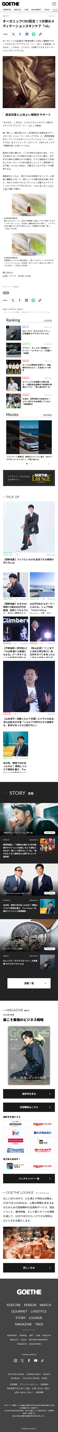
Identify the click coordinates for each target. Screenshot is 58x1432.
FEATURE (14, 1305)
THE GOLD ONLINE (30, 1378)
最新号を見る (29, 1093)
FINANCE (22, 1344)
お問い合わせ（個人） (41, 1388)
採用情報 (39, 1392)
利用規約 (44, 1384)
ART (31, 1335)
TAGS (39, 1324)
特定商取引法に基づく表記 (18, 1388)
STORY (21, 1318)
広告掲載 (13, 1384)
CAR (26, 9)
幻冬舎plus (15, 1378)
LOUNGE (35, 1318)
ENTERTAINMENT (38, 1339)
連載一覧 (29, 983)
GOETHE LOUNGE (16, 1374)
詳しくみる (29, 1267)
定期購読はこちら (29, 1107)
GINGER (46, 1374)
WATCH (17, 9)
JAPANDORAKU (33, 1374)
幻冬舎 (44, 1378)
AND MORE (35, 1344)
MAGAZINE (23, 1324)
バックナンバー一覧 (29, 1178)
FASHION (12, 1335)
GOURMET (36, 9)
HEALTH (46, 1335)
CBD (17, 41)
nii (4, 276)
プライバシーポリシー (28, 1384)
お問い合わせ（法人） (24, 1392)
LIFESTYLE (12, 309)
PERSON (7, 9)
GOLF (47, 9)
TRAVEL (23, 1335)
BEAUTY (20, 309)
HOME (5, 309)
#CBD (6, 293)
